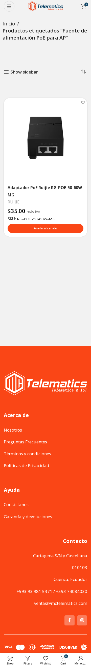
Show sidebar (24, 72)
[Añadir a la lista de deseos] (82, 102)
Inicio (9, 23)
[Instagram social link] (82, 620)
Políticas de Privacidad (26, 465)
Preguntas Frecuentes (25, 442)
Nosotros (13, 430)
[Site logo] (45, 6)
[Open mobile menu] (9, 6)
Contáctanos (16, 504)
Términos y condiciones (27, 454)
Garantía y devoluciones (28, 516)
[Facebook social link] (69, 620)
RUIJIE (13, 202)
